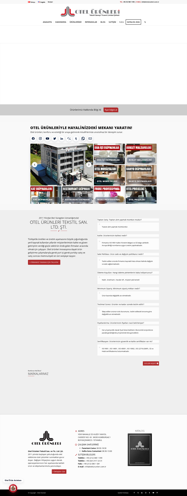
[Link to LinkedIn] (142, 493)
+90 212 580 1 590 (128, 2)
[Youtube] (47, 139)
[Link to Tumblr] (149, 493)
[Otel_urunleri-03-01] (93, 11)
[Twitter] (54, 139)
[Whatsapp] (83, 139)
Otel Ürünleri (41, 493)
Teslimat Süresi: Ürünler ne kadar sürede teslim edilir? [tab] (120, 304)
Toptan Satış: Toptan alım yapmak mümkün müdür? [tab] (119, 220)
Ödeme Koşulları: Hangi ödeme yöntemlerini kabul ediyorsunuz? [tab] (124, 272)
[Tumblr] (76, 139)
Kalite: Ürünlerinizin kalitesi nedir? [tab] (112, 235)
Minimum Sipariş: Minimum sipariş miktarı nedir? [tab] (118, 288)
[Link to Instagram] (146, 493)
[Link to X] (138, 493)
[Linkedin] (62, 139)
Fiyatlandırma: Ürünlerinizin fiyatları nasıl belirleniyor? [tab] (120, 323)
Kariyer (50, 2)
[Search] (144, 22)
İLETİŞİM (120, 83)
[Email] (90, 139)
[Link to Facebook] (134, 493)
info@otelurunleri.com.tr (150, 2)
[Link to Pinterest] (157, 493)
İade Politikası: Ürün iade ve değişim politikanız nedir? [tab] (120, 254)
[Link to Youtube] (153, 493)
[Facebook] (33, 139)
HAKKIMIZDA (140, 83)
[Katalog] (140, 449)
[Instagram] (40, 139)
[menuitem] (32, 2)
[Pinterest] (69, 139)
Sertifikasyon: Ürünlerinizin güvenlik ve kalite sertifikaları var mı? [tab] (124, 341)
